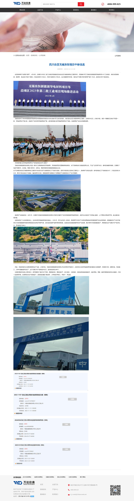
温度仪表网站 (38, 477)
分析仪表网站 (73, 477)
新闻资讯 (76, 10)
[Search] (81, 4)
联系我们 (111, 10)
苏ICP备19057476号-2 (25, 496)
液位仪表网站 (61, 477)
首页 (27, 55)
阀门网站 (83, 477)
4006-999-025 (74, 490)
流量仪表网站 (50, 477)
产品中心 (58, 10)
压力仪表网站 (27, 477)
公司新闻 (42, 55)
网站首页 (22, 10)
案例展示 (94, 10)
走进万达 (40, 10)
